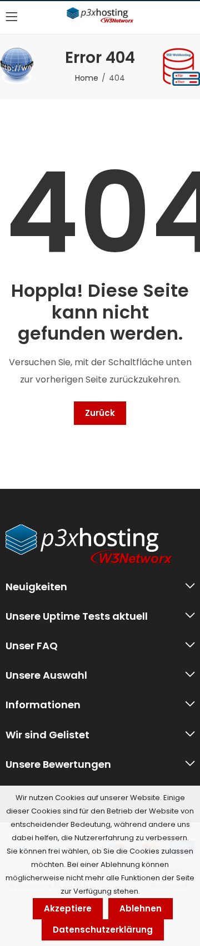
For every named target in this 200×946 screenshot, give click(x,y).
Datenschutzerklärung (103, 929)
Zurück (100, 413)
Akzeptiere (68, 908)
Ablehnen (140, 908)
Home (86, 78)
